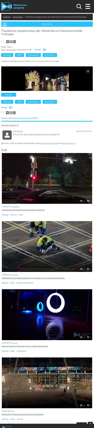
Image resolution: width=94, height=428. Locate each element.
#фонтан (20, 419)
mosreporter (18, 131)
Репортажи (18, 17)
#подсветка (50, 55)
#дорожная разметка (25, 283)
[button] (47, 78)
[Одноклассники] (11, 41)
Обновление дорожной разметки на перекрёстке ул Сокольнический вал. (33, 278)
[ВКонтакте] (7, 41)
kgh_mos (15, 275)
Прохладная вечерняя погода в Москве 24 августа (23, 210)
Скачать (8, 95)
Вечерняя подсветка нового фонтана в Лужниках (22, 414)
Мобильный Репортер (14, 6)
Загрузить (47, 24)
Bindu (10, 47)
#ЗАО (21, 215)
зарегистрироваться (49, 143)
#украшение (33, 55)
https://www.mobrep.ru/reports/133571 (23, 118)
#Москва (7, 55)
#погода (13, 215)
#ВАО (19, 55)
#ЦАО (12, 419)
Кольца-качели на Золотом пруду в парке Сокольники (25, 346)
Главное (6, 17)
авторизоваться (68, 143)
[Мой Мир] (14, 41)
